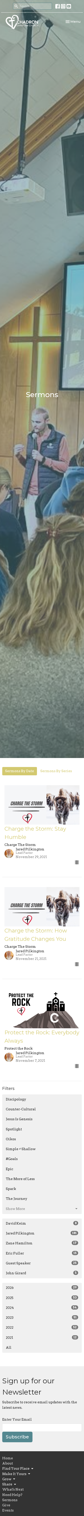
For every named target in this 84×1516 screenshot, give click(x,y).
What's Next (13, 1489)
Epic (9, 1169)
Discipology (16, 1099)
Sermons (9, 1500)
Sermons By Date (19, 771)
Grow (6, 1479)
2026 (41, 1288)
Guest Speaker (41, 1263)
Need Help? (12, 1495)
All (8, 1348)
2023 (41, 1318)
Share (7, 1484)
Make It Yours (14, 1474)
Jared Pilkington (41, 1233)
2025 (41, 1298)
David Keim (41, 1223)
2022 (41, 1328)
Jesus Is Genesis (19, 1119)
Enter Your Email (17, 1420)
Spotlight (14, 1129)
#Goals (12, 1159)
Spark (11, 1189)
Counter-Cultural (21, 1109)
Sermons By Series (56, 771)
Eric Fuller (41, 1253)
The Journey (16, 1199)
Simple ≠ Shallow (21, 1149)
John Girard (41, 1273)
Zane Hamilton (41, 1243)
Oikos (11, 1139)
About (7, 1463)
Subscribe (17, 1437)
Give (6, 1505)
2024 (41, 1308)
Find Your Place (16, 1469)
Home (7, 1458)
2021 (41, 1338)
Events (8, 1510)
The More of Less (20, 1179)
